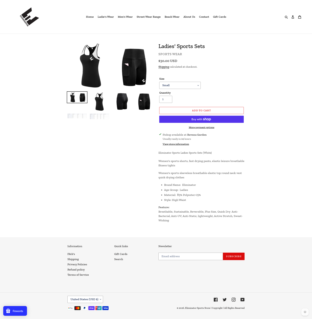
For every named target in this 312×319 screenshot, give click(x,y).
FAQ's (71, 254)
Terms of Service (78, 274)
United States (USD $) (84, 299)
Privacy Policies (77, 264)
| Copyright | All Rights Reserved (228, 308)
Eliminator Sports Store (197, 308)
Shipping (163, 66)
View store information (176, 144)
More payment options (201, 127)
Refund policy (76, 269)
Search (118, 259)
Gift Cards (120, 254)
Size (161, 78)
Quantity (165, 92)
